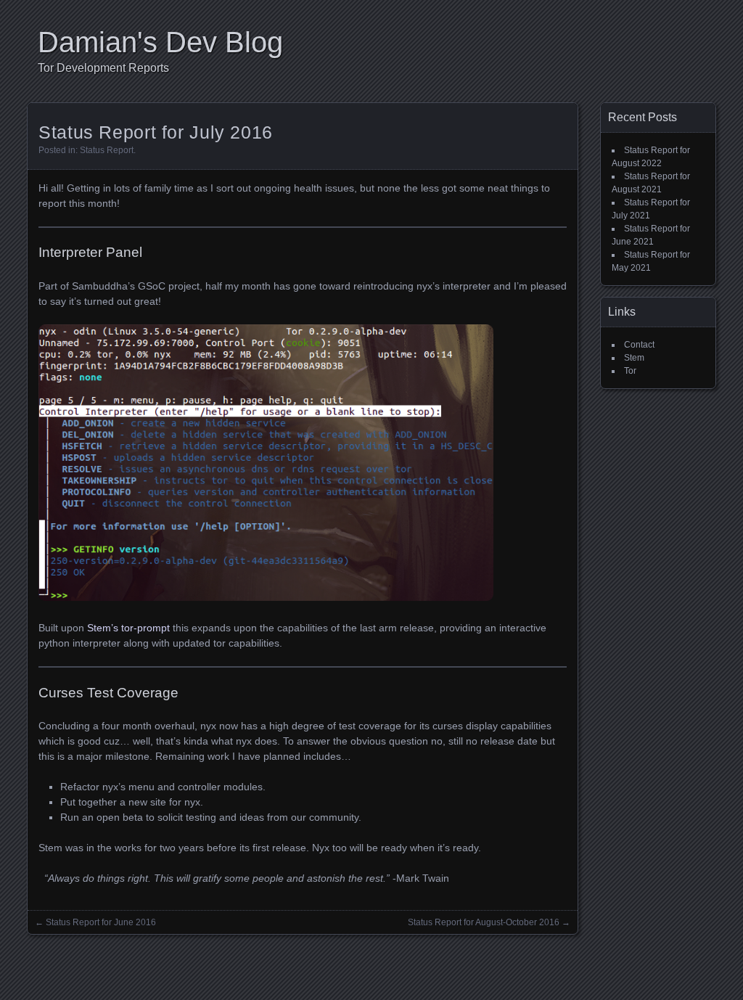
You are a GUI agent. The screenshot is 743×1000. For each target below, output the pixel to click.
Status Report (107, 150)
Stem (634, 358)
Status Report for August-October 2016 (483, 922)
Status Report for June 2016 (101, 922)
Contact (639, 345)
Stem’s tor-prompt (128, 628)
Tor (630, 371)
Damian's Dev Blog (160, 42)
